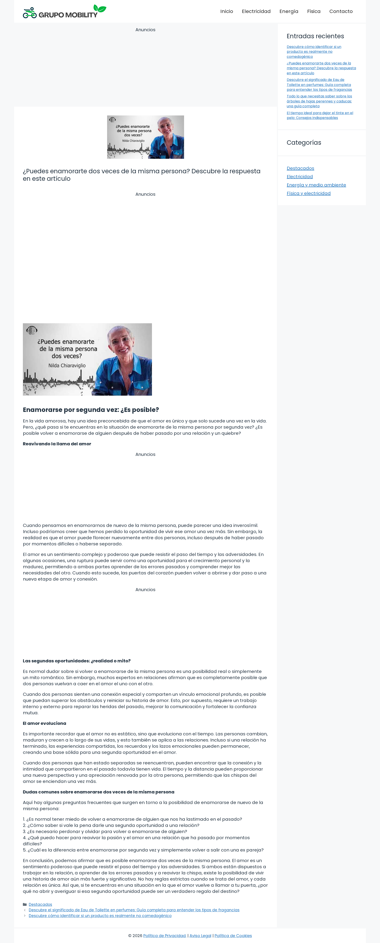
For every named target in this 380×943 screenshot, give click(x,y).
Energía (289, 11)
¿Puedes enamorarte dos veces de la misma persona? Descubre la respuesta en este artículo (321, 68)
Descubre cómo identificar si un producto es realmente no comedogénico (100, 915)
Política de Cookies (233, 935)
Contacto (341, 11)
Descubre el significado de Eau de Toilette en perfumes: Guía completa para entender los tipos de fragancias (134, 910)
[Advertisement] (145, 68)
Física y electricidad (309, 193)
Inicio (226, 11)
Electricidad (256, 11)
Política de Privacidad (164, 935)
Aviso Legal (200, 935)
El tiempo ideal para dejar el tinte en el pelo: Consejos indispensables (320, 115)
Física (314, 11)
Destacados (40, 904)
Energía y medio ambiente (316, 185)
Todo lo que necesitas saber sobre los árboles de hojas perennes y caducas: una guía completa (319, 101)
